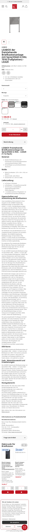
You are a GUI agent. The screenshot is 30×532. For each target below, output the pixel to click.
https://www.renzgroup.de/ (15, 432)
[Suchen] (6, 6)
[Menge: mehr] (25, 130)
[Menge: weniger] (4, 130)
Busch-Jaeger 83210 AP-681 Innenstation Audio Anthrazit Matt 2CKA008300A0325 (8, 466)
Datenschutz (12, 519)
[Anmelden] (23, 6)
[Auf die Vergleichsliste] (8, 73)
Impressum (5, 519)
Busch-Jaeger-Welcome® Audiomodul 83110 (20, 464)
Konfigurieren (21, 526)
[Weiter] (26, 445)
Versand (14, 119)
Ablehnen (8, 526)
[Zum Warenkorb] (26, 6)
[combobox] (15, 89)
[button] (4, 42)
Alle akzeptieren (14, 522)
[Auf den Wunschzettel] (4, 73)
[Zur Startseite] (14, 6)
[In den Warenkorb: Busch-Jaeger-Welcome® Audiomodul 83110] (21, 492)
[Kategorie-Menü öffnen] (3, 6)
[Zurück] (22, 445)
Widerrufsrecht (6, 412)
